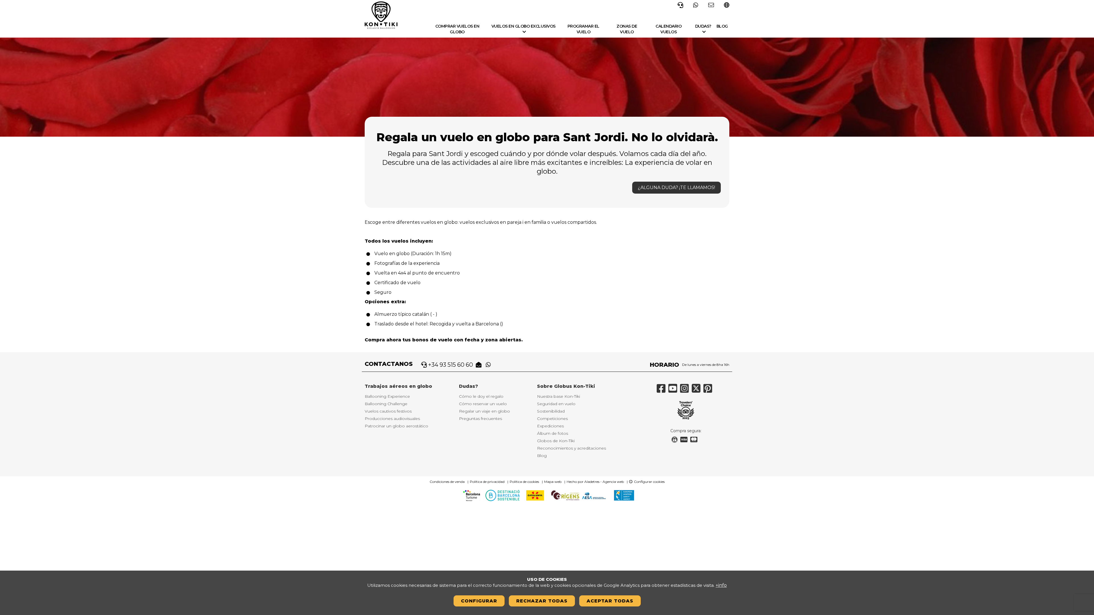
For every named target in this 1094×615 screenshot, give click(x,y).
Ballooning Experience (387, 396)
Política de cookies (524, 481)
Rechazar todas (542, 601)
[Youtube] (674, 390)
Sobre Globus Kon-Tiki (566, 386)
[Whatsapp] (695, 4)
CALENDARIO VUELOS (668, 29)
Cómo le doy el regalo (481, 396)
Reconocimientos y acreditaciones (571, 448)
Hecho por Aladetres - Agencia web (595, 481)
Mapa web (553, 481)
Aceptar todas (610, 601)
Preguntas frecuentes (480, 418)
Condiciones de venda (447, 481)
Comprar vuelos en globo (457, 29)
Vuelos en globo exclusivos (523, 26)
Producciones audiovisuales (392, 418)
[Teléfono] (680, 4)
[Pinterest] (709, 390)
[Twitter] (697, 390)
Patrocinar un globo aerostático (396, 426)
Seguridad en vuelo (556, 403)
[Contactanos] (711, 4)
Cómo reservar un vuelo (483, 403)
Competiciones (552, 418)
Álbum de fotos (552, 433)
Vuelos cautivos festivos (388, 411)
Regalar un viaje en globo (484, 411)
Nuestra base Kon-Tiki (558, 396)
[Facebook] (662, 390)
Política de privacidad (487, 481)
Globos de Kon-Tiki (556, 440)
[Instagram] (686, 390)
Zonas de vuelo (627, 29)
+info (721, 585)
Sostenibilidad (551, 411)
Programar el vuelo (583, 29)
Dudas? (703, 26)
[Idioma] (726, 5)
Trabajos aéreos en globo (398, 386)
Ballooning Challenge (386, 403)
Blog (722, 26)
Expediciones (550, 426)
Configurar (479, 601)
